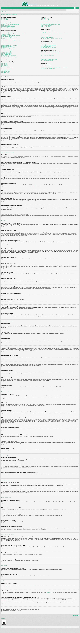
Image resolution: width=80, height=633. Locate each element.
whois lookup (3, 599)
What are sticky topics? (5, 70)
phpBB (35, 185)
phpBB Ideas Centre (50, 592)
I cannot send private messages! (47, 30)
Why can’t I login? (4, 23)
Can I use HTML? (4, 64)
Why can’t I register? (5, 20)
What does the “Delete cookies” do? (7, 27)
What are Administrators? (45, 18)
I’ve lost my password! (5, 25)
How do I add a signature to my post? (8, 47)
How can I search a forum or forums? (47, 42)
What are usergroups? (45, 20)
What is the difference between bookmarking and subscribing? (52, 51)
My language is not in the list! (6, 36)
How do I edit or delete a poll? (6, 51)
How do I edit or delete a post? (6, 46)
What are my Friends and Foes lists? (47, 37)
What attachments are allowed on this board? (49, 59)
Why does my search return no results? (48, 44)
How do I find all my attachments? (47, 60)
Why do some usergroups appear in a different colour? (50, 24)
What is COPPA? (4, 19)
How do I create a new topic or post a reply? (9, 45)
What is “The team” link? (45, 26)
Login (7, 9)
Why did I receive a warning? (6, 54)
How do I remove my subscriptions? (47, 55)
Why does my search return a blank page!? (48, 45)
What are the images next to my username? (9, 37)
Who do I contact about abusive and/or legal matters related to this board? (54, 67)
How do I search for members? (46, 46)
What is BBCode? (4, 63)
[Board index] (40, 3)
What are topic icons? (5, 72)
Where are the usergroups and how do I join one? (49, 22)
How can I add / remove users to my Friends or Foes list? (51, 38)
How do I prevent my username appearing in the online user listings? (13, 33)
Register (11, 9)
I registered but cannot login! (6, 22)
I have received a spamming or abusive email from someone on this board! (54, 33)
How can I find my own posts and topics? (48, 47)
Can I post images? (4, 66)
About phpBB (3, 586)
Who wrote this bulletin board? (46, 64)
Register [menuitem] (78, 8)
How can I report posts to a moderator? (8, 55)
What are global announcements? (7, 67)
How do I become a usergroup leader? (47, 23)
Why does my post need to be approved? (8, 57)
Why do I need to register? (6, 18)
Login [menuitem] (76, 8)
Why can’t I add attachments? (6, 53)
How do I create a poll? (5, 48)
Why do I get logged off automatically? (8, 26)
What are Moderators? (45, 19)
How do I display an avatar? (6, 38)
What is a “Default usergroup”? (46, 25)
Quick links (2, 8)
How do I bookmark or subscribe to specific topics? (50, 52)
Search (3, 9)
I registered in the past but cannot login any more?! (10, 24)
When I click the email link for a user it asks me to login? (11, 41)
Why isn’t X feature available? (46, 66)
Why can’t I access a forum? (6, 52)
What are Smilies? (4, 65)
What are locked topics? (5, 71)
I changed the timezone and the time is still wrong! (10, 35)
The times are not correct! (6, 34)
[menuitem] (75, 8)
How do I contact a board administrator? (48, 68)
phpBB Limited (31, 584)
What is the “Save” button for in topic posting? (9, 56)
